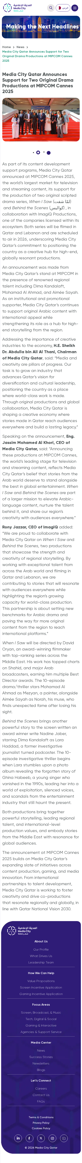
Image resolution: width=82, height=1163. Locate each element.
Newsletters (41, 1063)
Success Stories (41, 1057)
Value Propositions (41, 981)
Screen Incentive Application (41, 987)
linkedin (18, 1138)
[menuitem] (63, 8)
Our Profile (41, 949)
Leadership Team (41, 962)
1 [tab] (38, 152)
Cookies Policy (41, 1128)
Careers (41, 1088)
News (20, 47)
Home (6, 47)
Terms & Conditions (41, 1117)
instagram (52, 1138)
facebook (29, 1138)
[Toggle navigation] (74, 8)
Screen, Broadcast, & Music (41, 1012)
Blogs (41, 1070)
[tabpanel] (41, 120)
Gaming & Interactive (41, 1025)
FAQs (41, 1101)
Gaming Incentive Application (41, 994)
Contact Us (41, 1095)
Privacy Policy (41, 1123)
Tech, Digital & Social (41, 1019)
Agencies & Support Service (41, 1032)
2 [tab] (49, 153)
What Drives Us (41, 956)
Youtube (64, 1138)
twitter (41, 1138)
